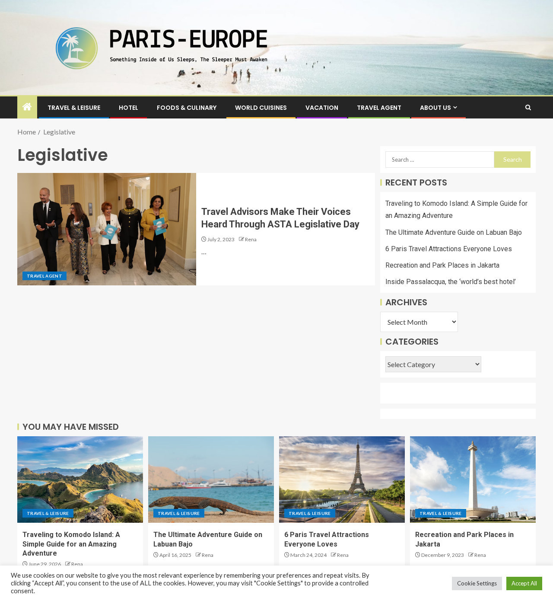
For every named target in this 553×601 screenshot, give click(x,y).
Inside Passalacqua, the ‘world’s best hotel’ (450, 282)
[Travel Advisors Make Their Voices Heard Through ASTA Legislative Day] (106, 229)
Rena (251, 239)
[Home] (27, 107)
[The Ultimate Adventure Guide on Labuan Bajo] (211, 479)
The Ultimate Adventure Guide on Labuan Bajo (453, 232)
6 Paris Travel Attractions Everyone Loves (448, 249)
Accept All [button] (524, 583)
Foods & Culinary (186, 107)
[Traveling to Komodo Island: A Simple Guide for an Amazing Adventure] (80, 479)
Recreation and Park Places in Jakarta (442, 265)
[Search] (528, 107)
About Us (435, 107)
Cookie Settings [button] (477, 583)
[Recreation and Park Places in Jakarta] (473, 479)
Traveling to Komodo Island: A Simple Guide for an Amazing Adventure (71, 544)
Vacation (321, 107)
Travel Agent (379, 107)
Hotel (128, 107)
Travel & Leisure (74, 107)
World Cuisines (261, 107)
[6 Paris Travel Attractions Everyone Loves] (342, 479)
